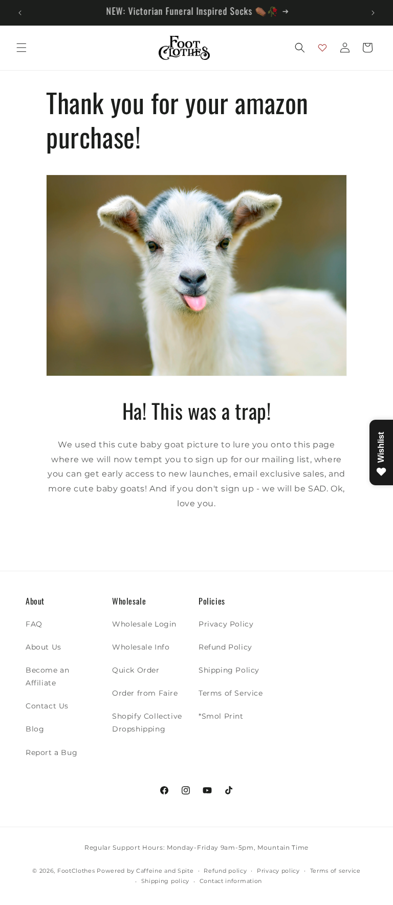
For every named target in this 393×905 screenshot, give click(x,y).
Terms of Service (231, 693)
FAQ (34, 624)
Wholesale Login (144, 624)
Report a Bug (51, 752)
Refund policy (225, 870)
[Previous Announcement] (20, 13)
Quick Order (136, 670)
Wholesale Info (140, 647)
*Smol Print (221, 716)
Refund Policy (225, 647)
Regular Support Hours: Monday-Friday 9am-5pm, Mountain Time (196, 847)
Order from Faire (145, 693)
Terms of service (335, 870)
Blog (35, 729)
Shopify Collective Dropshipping (147, 723)
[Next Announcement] (373, 13)
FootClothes (76, 870)
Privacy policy (278, 870)
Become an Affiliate (47, 676)
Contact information (231, 881)
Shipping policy (165, 881)
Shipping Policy (229, 670)
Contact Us (47, 705)
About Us (43, 647)
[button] (21, 47)
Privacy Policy (226, 624)
